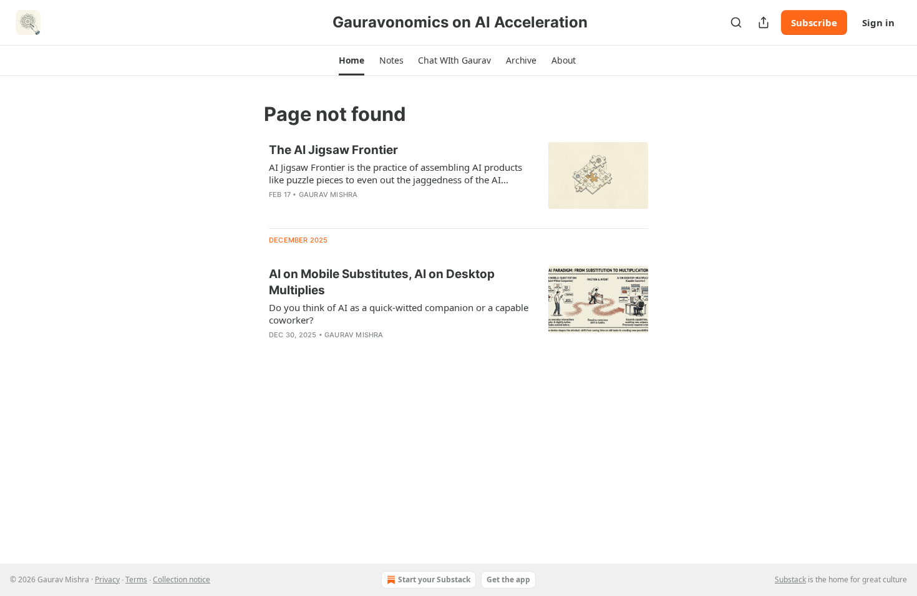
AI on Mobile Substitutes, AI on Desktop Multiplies (382, 282)
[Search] (736, 22)
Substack (790, 579)
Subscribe (814, 22)
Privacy (107, 579)
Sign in (878, 22)
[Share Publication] (763, 22)
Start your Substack (434, 579)
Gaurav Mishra (328, 194)
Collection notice (181, 579)
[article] (458, 180)
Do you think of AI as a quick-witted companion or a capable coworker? (398, 313)
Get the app (508, 579)
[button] (351, 60)
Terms (136, 579)
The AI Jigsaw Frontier (333, 150)
